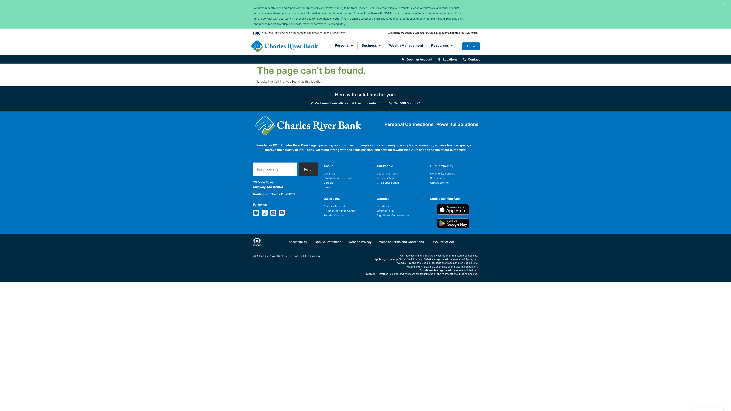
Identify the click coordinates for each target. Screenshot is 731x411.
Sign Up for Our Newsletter (393, 215)
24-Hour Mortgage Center (340, 210)
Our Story (329, 173)
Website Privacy (360, 242)
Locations (383, 206)
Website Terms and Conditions (401, 242)
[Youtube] (282, 213)
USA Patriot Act (443, 242)
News (327, 187)
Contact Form (385, 210)
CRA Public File (439, 182)
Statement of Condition (338, 178)
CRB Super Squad (388, 182)
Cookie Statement (328, 242)
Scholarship (437, 178)
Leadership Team (387, 173)
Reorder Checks (333, 215)
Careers (328, 182)
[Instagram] (265, 213)
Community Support (442, 173)
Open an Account (334, 206)
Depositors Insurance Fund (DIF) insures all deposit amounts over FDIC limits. (433, 32)
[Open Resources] (451, 45)
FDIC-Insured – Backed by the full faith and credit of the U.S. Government (304, 32)
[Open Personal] (352, 45)
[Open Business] (379, 45)
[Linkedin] (273, 213)
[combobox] (275, 169)
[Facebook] (256, 213)
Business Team (386, 178)
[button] (724, 4)
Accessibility (298, 242)
